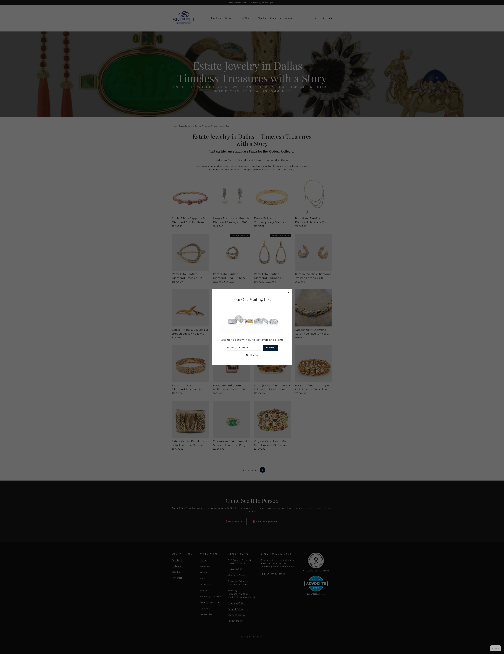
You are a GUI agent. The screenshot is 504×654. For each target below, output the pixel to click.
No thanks (252, 355)
